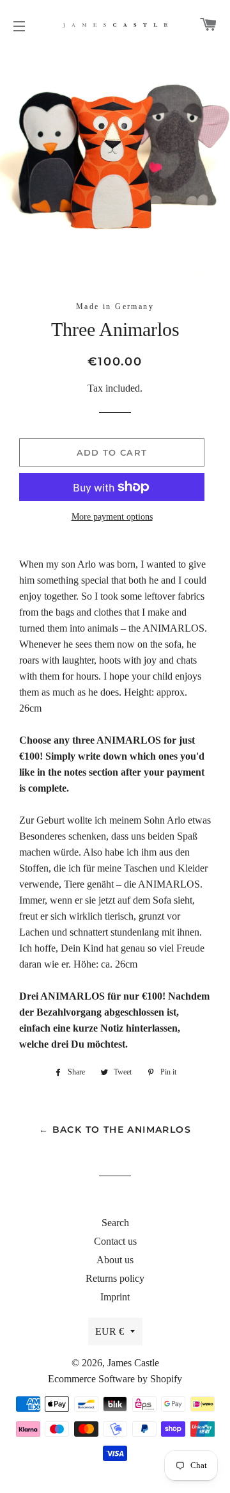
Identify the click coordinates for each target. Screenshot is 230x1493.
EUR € (109, 1331)
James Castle (133, 1362)
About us (115, 1259)
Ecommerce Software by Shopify (115, 1378)
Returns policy (115, 1278)
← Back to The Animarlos (115, 1129)
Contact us (115, 1241)
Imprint (115, 1296)
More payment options (112, 517)
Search (115, 1222)
